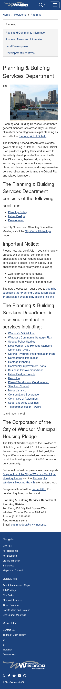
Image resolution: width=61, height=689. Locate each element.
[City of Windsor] (24, 664)
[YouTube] (14, 675)
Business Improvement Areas (25, 370)
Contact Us (9, 629)
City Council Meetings (38, 231)
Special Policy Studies (21, 341)
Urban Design (16, 216)
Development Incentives (20, 53)
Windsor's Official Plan (21, 333)
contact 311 (39, 489)
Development (16, 220)
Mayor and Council (13, 570)
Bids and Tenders (12, 600)
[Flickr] (19, 675)
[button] (42, 4)
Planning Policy (17, 212)
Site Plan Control (18, 386)
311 (5, 644)
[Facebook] (9, 675)
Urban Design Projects (21, 374)
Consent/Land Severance (23, 394)
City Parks (8, 595)
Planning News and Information (24, 39)
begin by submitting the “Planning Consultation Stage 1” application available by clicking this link (29, 293)
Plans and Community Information (26, 32)
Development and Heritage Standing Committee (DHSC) (30, 348)
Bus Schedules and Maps (16, 585)
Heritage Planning (19, 362)
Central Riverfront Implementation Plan (31, 354)
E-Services (8, 565)
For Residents (10, 550)
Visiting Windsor (11, 560)
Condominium (40, 382)
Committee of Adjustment (23, 398)
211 (5, 639)
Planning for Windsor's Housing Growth (25, 480)
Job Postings (9, 590)
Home (6, 14)
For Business (10, 555)
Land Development (17, 46)
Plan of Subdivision (20, 382)
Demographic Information (23, 358)
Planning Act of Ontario (32, 136)
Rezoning (14, 378)
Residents (20, 14)
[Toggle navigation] (55, 5)
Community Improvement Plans (27, 366)
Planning (36, 14)
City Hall (7, 545)
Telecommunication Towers (24, 407)
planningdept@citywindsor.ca (28, 524)
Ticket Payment (11, 605)
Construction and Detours (16, 610)
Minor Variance (17, 390)
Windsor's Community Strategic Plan (30, 337)
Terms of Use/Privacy (14, 634)
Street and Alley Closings (23, 403)
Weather (7, 649)
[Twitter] (4, 675)
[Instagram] (24, 675)
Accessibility (9, 654)
